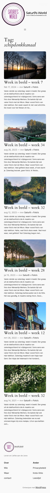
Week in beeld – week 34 (24, 145)
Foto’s (35, 87)
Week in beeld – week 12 (24, 333)
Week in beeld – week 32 (24, 208)
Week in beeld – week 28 (24, 270)
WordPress (40, 487)
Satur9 (27, 87)
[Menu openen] (25, 29)
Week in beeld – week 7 (23, 82)
